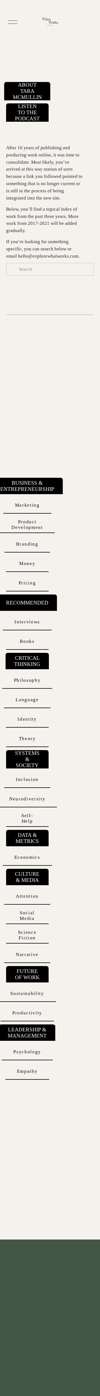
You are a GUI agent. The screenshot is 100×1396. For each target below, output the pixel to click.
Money (27, 563)
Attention (27, 896)
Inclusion (27, 779)
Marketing (27, 505)
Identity (27, 719)
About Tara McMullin (27, 91)
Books (27, 641)
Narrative (27, 954)
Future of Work (27, 974)
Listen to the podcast (27, 112)
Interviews (27, 621)
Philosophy (27, 680)
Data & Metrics (27, 838)
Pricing (27, 583)
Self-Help (27, 818)
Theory (27, 738)
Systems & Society (27, 759)
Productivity (27, 1013)
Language (27, 699)
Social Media (27, 915)
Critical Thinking (27, 661)
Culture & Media (27, 877)
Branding (27, 544)
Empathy (27, 1071)
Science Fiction (27, 935)
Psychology (27, 1051)
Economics (27, 857)
